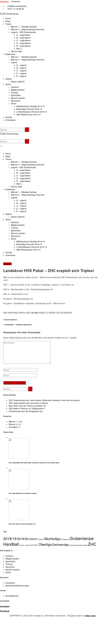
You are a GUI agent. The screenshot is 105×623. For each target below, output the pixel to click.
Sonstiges (13, 427)
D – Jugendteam (23, 43)
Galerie (8, 78)
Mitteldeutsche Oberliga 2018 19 (30, 106)
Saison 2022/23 (17, 81)
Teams (8, 24)
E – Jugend (21, 76)
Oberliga (45, 544)
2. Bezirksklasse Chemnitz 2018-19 (31, 111)
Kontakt (8, 117)
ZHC (92, 544)
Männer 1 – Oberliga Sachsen (24, 26)
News (7, 21)
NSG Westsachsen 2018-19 (28, 114)
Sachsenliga (60, 544)
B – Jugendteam (23, 37)
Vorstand (15, 87)
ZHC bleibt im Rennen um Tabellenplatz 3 (27, 408)
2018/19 (10, 538)
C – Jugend (21, 70)
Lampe (22, 545)
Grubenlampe (82, 538)
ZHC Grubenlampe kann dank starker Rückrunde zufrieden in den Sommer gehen (44, 400)
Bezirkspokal (65, 539)
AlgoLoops (90, 615)
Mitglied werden (18, 89)
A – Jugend (21, 65)
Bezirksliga (52, 538)
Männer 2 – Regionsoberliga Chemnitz (27, 29)
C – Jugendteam (23, 40)
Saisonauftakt (83, 545)
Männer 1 (7, 263)
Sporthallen (16, 95)
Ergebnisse (10, 54)
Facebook (4, 611)
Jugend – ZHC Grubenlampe (23, 32)
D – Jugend (21, 73)
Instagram (4, 606)
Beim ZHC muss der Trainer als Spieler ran (27, 405)
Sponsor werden (18, 98)
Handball (11, 544)
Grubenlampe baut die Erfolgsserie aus (26, 411)
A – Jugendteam (23, 34)
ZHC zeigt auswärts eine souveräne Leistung (28, 403)
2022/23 (41, 539)
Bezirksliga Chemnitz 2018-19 (29, 109)
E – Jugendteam (23, 45)
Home (8, 18)
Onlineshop (10, 120)
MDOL (36, 545)
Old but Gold (16, 51)
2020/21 (33, 539)
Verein (8, 84)
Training (14, 92)
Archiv (13, 103)
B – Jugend (21, 67)
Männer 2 (13, 424)
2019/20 (23, 538)
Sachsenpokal (73, 545)
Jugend (14, 62)
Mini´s (19, 48)
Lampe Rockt (29, 545)
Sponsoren (15, 100)
